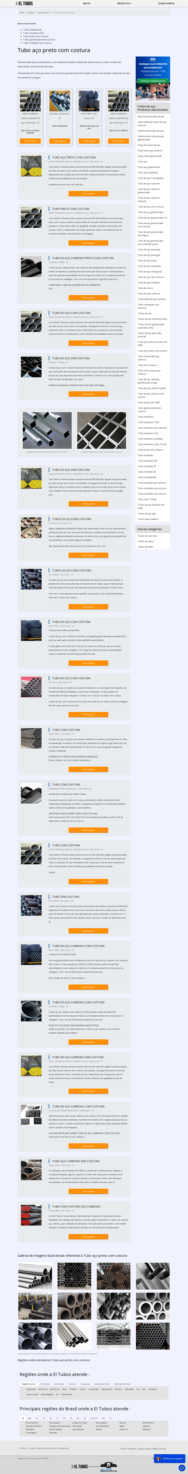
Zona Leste (85, 1384)
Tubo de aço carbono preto (152, 388)
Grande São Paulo (102, 1384)
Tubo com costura (147, 365)
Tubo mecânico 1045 (148, 422)
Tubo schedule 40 (32, 29)
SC (57, 1418)
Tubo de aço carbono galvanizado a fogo (149, 381)
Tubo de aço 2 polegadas (151, 178)
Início (123, 1448)
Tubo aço (142, 161)
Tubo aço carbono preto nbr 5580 (152, 343)
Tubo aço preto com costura (152, 350)
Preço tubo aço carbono (150, 150)
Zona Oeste (59, 1384)
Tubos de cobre (146, 541)
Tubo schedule (145, 455)
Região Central (29, 1384)
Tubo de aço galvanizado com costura (150, 225)
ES (37, 1418)
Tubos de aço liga (147, 513)
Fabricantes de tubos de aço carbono (152, 123)
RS (64, 1418)
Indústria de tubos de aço (151, 130)
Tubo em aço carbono (149, 293)
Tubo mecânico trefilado (150, 438)
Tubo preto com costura (35, 36)
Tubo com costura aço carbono (149, 372)
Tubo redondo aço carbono (152, 299)
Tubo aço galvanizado (149, 167)
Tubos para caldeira (148, 519)
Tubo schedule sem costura (152, 493)
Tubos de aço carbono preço (152, 318)
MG (29, 1418)
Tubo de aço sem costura (151, 277)
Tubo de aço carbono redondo (149, 199)
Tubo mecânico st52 (33, 33)
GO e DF (94, 1418)
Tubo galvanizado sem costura (39, 39)
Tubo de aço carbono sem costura (151, 395)
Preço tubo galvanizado (150, 156)
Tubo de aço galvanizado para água (150, 233)
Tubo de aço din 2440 (149, 402)
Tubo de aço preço (147, 260)
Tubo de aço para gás (149, 255)
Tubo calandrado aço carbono (148, 358)
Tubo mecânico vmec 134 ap (152, 444)
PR (51, 1418)
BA (78, 1418)
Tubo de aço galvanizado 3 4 (152, 217)
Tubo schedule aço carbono (152, 482)
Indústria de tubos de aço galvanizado (151, 138)
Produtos (123, 3)
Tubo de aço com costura (151, 206)
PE (71, 1418)
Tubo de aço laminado (149, 249)
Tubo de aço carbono (149, 183)
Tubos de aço (145, 313)
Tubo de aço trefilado (149, 282)
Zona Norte (45, 1384)
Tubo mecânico (145, 416)
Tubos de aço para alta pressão (149, 335)
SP (44, 1418)
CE (85, 1418)
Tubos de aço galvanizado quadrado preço (151, 326)
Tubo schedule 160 (147, 460)
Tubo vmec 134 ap (147, 499)
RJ (23, 1418)
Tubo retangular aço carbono (148, 306)
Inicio (86, 3)
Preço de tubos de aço (149, 145)
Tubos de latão (145, 546)
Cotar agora (30, 141)
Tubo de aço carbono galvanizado (149, 191)
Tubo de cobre (145, 288)
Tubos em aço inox (147, 535)
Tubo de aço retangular (150, 271)
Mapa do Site (159, 1448)
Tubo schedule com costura (37, 42)
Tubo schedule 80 (147, 477)
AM (103, 1418)
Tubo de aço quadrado (149, 266)
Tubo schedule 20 (147, 466)
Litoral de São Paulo (122, 1384)
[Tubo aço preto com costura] (30, 101)
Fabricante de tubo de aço (151, 116)
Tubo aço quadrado (148, 172)
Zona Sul (72, 1384)
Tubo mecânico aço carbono (152, 427)
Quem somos (166, 3)
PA (110, 1418)
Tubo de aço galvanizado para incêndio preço (150, 242)
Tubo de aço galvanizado (150, 212)
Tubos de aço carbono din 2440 (151, 506)
